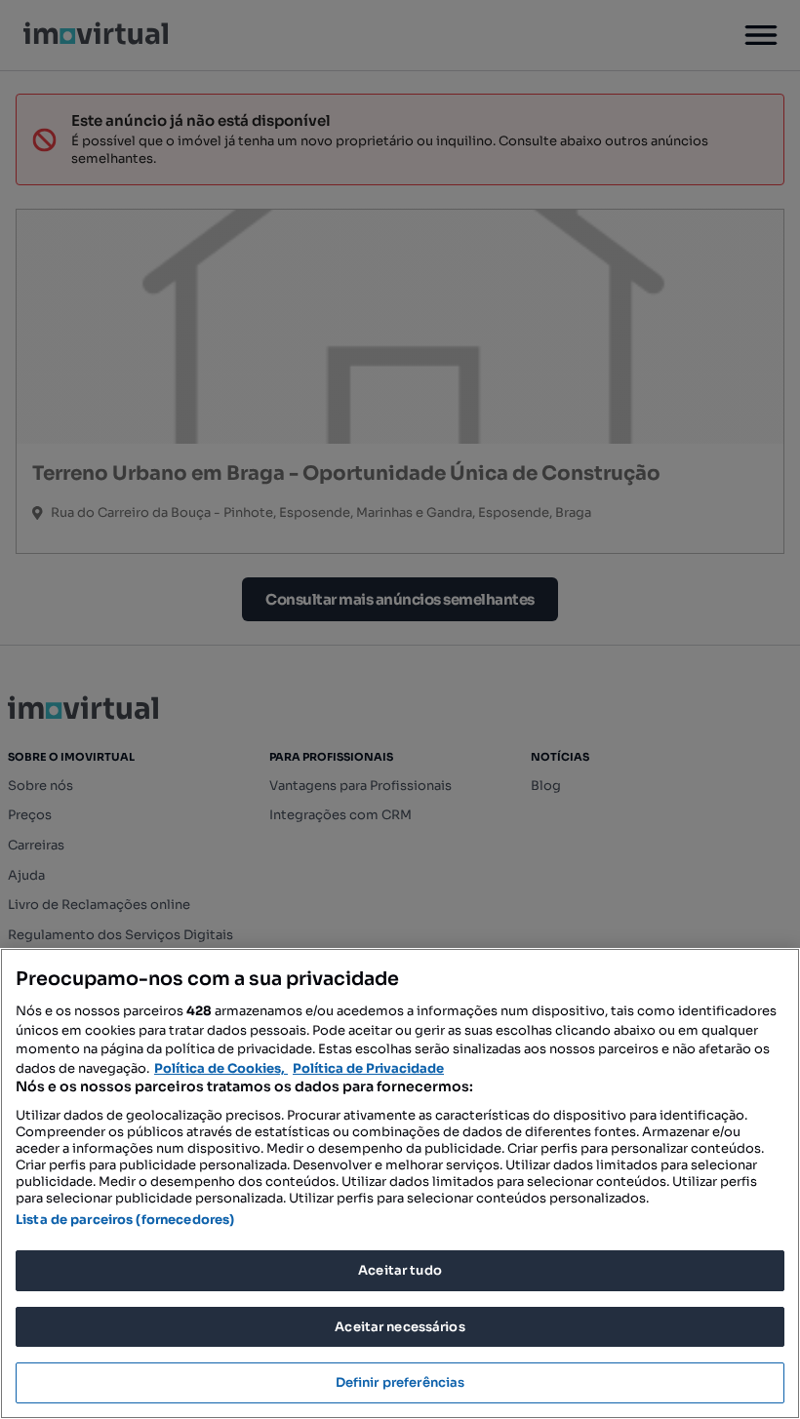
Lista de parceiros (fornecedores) (125, 1219)
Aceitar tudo (400, 1270)
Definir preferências (400, 1382)
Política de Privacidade (368, 1068)
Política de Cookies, (221, 1068)
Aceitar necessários (399, 1327)
